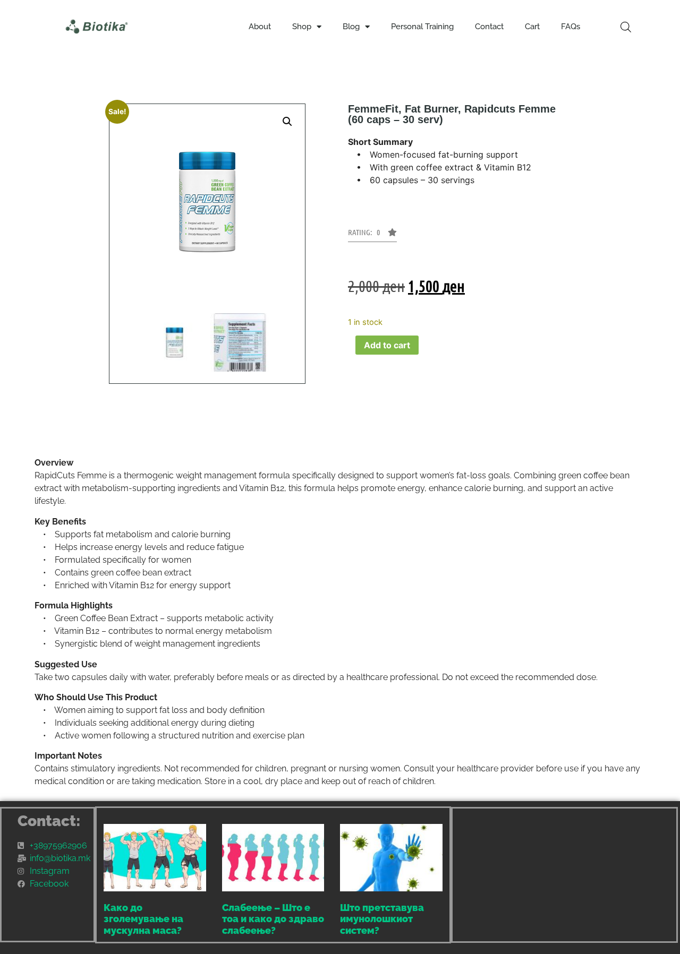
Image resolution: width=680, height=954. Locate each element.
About (260, 26)
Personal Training (422, 26)
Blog (351, 26)
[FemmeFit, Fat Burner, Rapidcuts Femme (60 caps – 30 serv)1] (239, 342)
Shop (301, 26)
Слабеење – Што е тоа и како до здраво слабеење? (273, 919)
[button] (287, 121)
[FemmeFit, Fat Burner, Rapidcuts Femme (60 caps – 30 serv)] (174, 342)
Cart (532, 26)
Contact (489, 26)
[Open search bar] (625, 27)
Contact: (49, 821)
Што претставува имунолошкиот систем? (382, 919)
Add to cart (387, 345)
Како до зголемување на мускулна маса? (143, 919)
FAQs (570, 26)
